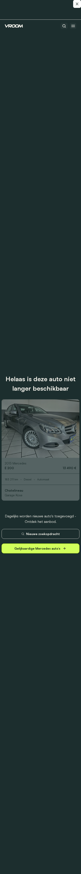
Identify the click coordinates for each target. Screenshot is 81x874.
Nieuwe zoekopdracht (43, 534)
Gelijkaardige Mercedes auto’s (37, 548)
